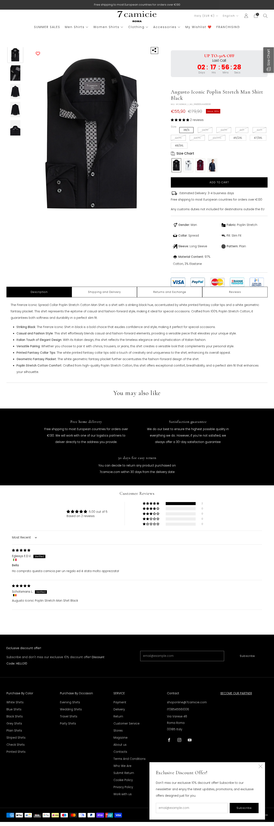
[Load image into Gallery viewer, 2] (15, 73)
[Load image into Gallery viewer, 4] (15, 109)
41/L (242, 130)
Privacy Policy (123, 787)
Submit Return (123, 773)
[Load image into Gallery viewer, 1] (15, 55)
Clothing (136, 27)
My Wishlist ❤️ (198, 27)
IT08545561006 (178, 709)
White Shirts (15, 702)
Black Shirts (14, 716)
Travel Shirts (68, 716)
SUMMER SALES (47, 27)
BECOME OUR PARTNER (236, 693)
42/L (259, 130)
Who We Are (122, 766)
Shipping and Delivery (104, 292)
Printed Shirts (15, 752)
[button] (180, 120)
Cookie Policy (123, 780)
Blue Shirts (13, 709)
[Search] (265, 15)
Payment (119, 702)
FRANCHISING (228, 27)
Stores (118, 731)
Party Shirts (68, 724)
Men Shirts (75, 27)
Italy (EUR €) (204, 16)
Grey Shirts (14, 724)
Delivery (119, 709)
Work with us (122, 794)
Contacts (120, 752)
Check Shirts (15, 745)
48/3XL (179, 145)
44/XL (197, 138)
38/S (186, 130)
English (229, 16)
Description (39, 292)
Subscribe (247, 656)
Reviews (235, 292)
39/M (205, 130)
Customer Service (126, 724)
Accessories (165, 27)
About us (120, 745)
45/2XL (217, 138)
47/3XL (258, 138)
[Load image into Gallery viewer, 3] (15, 91)
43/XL (178, 138)
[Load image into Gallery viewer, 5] (15, 128)
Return (118, 716)
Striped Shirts (15, 738)
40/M (223, 130)
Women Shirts (106, 27)
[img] (21, 550)
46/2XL (237, 138)
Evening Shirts (70, 702)
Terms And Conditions (129, 759)
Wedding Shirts (71, 709)
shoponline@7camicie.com (187, 702)
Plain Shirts (14, 731)
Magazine (120, 738)
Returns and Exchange (169, 292)
